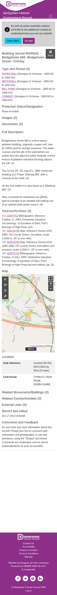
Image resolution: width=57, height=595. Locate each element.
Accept (29, 40)
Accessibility (28, 546)
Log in (28, 590)
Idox (36, 562)
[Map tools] (5, 296)
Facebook (18, 578)
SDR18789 (13, 231)
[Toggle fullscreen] (50, 278)
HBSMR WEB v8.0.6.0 (34, 566)
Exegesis (24, 562)
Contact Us (28, 543)
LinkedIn (40, 578)
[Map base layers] (5, 285)
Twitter (25, 578)
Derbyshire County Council (26, 587)
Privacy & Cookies (28, 550)
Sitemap (28, 557)
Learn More (13, 40)
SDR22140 (13, 253)
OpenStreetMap (37, 346)
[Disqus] (28, 492)
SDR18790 (13, 242)
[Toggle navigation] (50, 16)
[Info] (5, 290)
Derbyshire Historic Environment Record (17, 15)
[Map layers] (5, 279)
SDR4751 (12, 216)
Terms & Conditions (28, 553)
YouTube (33, 578)
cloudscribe (29, 569)
